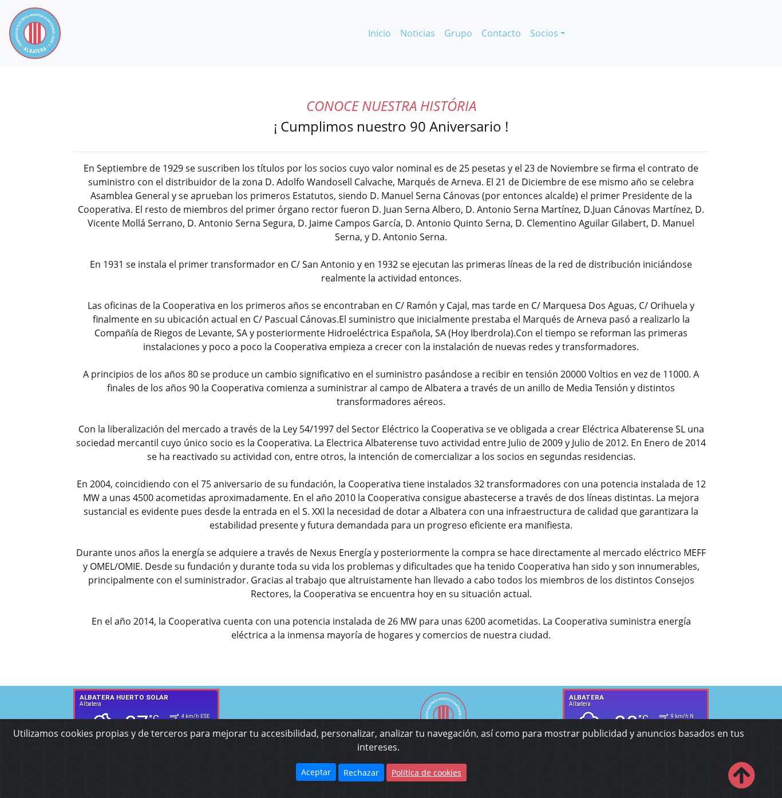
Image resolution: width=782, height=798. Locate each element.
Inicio (382, 32)
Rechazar (361, 772)
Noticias (417, 33)
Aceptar (316, 772)
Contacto (501, 33)
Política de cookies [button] (426, 772)
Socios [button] (544, 33)
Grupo (458, 33)
